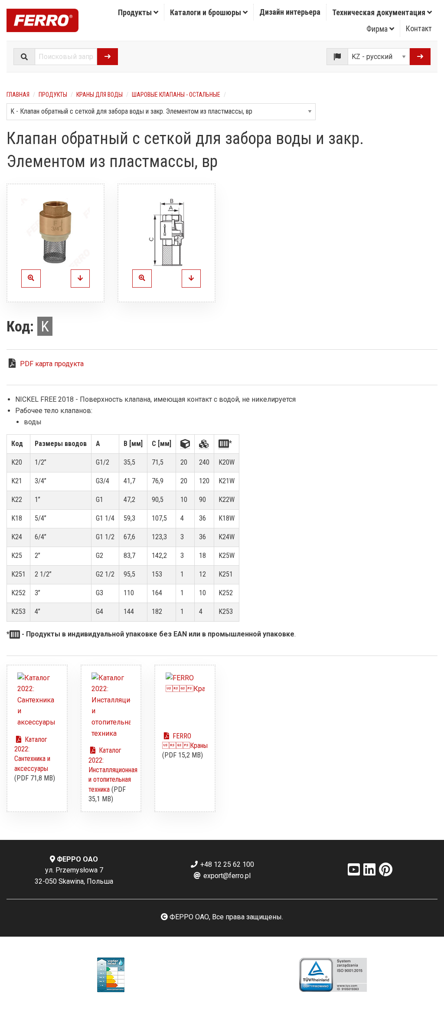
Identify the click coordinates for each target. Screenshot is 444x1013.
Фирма (377, 28)
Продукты (135, 12)
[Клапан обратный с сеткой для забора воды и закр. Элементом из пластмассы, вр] (55, 232)
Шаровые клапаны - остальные (176, 94)
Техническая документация (379, 12)
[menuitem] (138, 12)
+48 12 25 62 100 (226, 864)
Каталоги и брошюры (206, 12)
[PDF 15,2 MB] (185, 698)
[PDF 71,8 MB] (37, 700)
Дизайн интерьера (289, 11)
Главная (18, 94)
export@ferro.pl (226, 876)
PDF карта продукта (52, 364)
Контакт (419, 28)
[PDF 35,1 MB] (111, 705)
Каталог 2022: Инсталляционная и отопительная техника (112, 769)
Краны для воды (99, 94)
